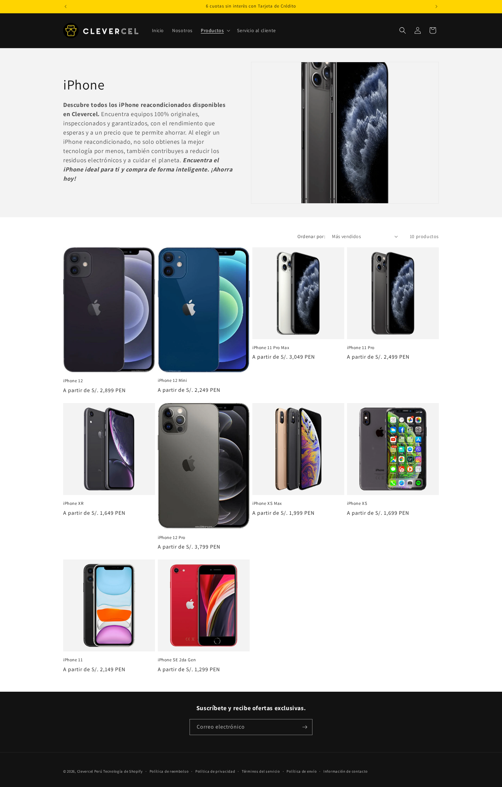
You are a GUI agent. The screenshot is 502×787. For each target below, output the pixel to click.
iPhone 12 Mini (172, 380)
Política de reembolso (169, 771)
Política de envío (302, 771)
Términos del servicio (261, 771)
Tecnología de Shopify (123, 771)
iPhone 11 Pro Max (270, 347)
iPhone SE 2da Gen (177, 660)
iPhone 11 (73, 660)
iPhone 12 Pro (171, 537)
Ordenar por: (311, 236)
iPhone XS (357, 503)
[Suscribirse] (304, 727)
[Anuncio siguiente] (436, 6)
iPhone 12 (73, 381)
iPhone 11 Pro (361, 347)
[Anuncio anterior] (65, 6)
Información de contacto (345, 771)
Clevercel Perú (89, 771)
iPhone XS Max (267, 503)
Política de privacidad (215, 771)
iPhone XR (73, 503)
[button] (215, 30)
